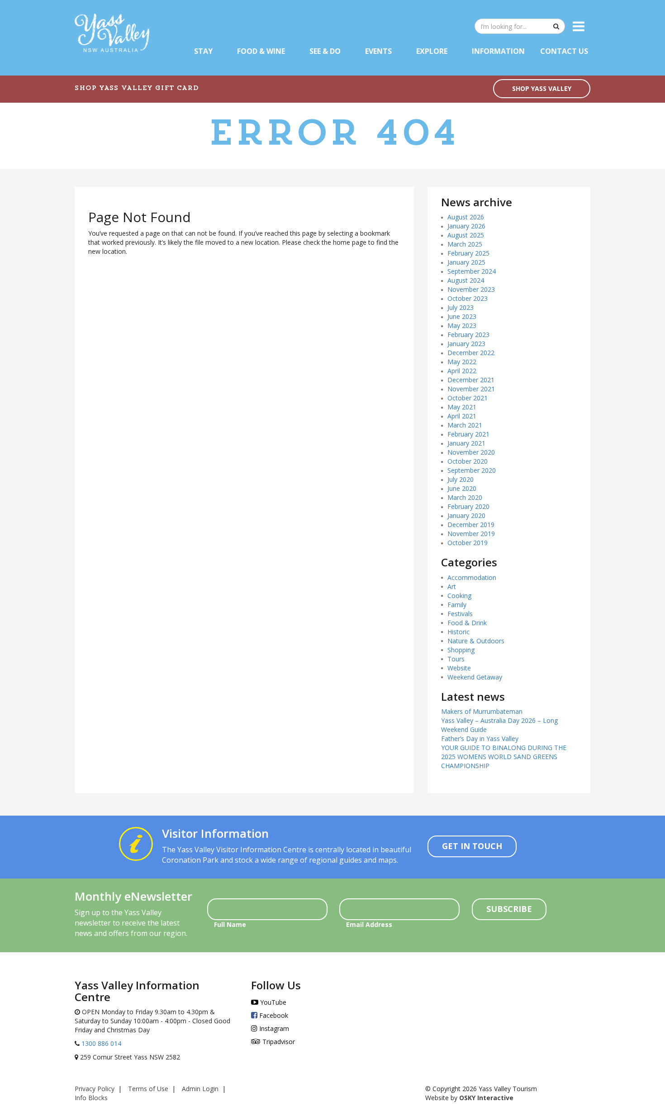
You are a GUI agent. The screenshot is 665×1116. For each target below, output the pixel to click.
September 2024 (471, 271)
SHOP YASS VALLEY (541, 88)
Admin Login (200, 1088)
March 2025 (464, 244)
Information (498, 51)
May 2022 (461, 361)
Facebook (272, 1015)
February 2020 (468, 506)
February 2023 (468, 334)
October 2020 (467, 461)
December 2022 (470, 352)
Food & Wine (261, 51)
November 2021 (471, 389)
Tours (456, 659)
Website (459, 668)
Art (451, 586)
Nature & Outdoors (475, 640)
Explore (431, 51)
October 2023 (467, 298)
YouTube (272, 1002)
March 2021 (464, 425)
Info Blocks (91, 1097)
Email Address (369, 924)
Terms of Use (148, 1088)
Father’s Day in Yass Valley (479, 738)
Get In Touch (472, 846)
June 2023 (461, 316)
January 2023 (466, 343)
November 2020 (471, 452)
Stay (203, 51)
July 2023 (460, 307)
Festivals (460, 613)
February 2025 (468, 253)
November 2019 (471, 533)
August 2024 (465, 280)
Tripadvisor (278, 1041)
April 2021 (461, 416)
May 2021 (461, 407)
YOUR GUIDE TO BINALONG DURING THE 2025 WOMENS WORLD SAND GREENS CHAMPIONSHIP (503, 756)
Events (378, 51)
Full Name (230, 924)
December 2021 (470, 379)
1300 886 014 (100, 1043)
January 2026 (466, 226)
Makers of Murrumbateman (481, 711)
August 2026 (465, 217)
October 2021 (467, 398)
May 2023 (461, 325)
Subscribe (509, 908)
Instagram (273, 1028)
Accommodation (471, 577)
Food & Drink (467, 622)
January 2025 (466, 262)
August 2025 (465, 235)
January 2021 (466, 443)
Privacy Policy (94, 1088)
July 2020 (460, 479)
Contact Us (564, 51)
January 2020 (466, 515)
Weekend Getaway (474, 677)
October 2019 (467, 542)
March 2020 (464, 497)
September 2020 (471, 470)
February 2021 (468, 434)
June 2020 (461, 488)
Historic (458, 631)
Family (456, 604)
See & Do (325, 51)
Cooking (459, 595)
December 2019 (470, 524)
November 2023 (471, 289)
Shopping (461, 650)
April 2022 (461, 370)
